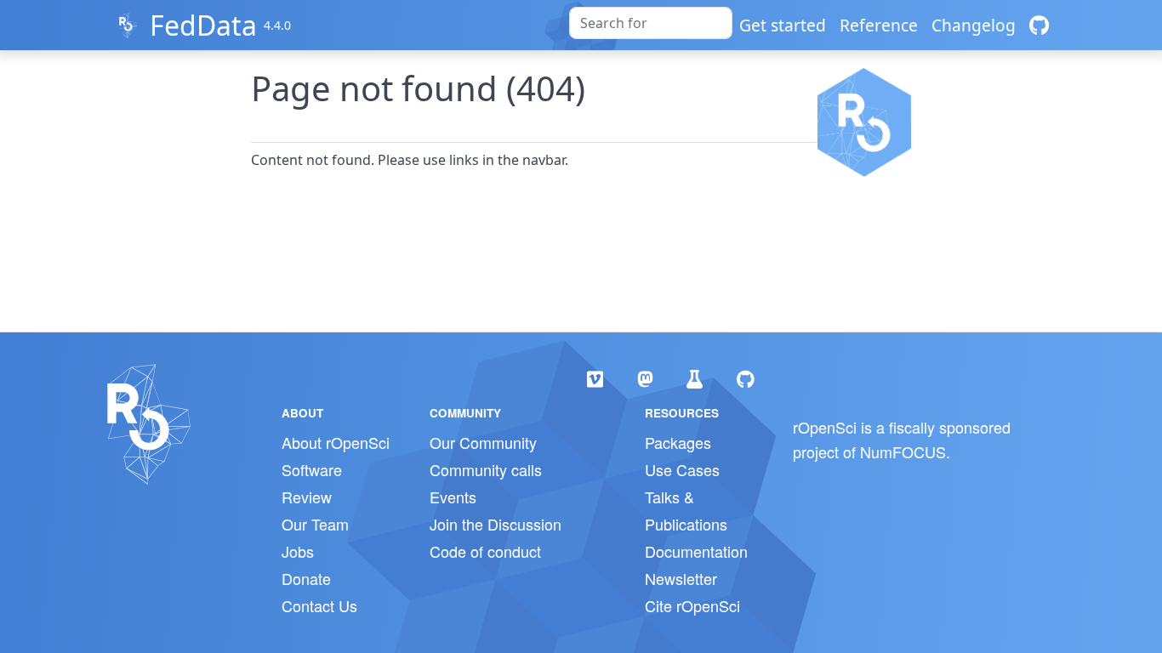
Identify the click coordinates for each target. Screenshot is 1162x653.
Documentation (696, 551)
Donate (306, 578)
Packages (678, 442)
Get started (782, 25)
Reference (879, 25)
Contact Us (319, 605)
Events (453, 496)
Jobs (298, 551)
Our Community (483, 442)
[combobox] (650, 23)
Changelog (973, 25)
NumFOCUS (903, 451)
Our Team (315, 524)
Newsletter (681, 578)
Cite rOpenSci (692, 605)
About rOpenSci (336, 442)
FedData (203, 25)
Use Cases (682, 469)
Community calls (486, 469)
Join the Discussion (495, 524)
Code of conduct (485, 551)
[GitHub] (1039, 25)
